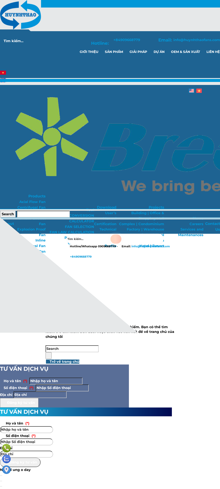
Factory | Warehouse (145, 229)
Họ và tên (15, 381)
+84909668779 (126, 40)
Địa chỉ (6, 395)
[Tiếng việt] (3, 74)
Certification (105, 224)
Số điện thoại (18, 388)
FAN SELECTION (79, 227)
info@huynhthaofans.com (196, 40)
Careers (196, 224)
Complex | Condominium (141, 224)
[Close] (1, 486)
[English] (3, 82)
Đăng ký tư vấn (20, 403)
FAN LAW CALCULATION (72, 232)
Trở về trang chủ (64, 362)
